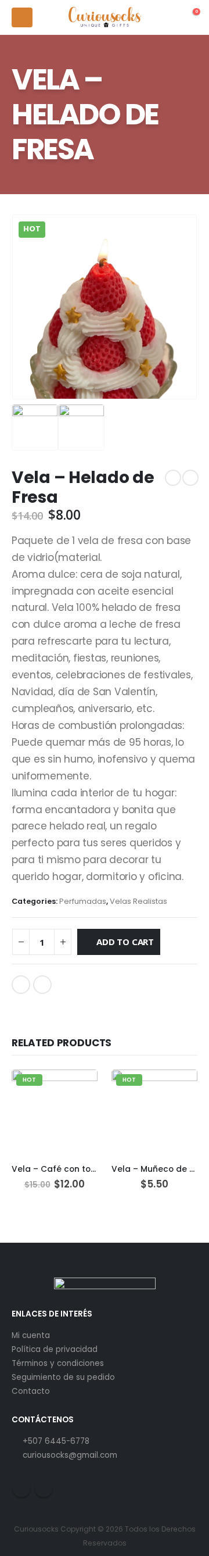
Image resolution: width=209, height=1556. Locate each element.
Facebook (21, 984)
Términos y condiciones (58, 1363)
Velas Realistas (138, 901)
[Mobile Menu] (22, 17)
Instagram (43, 1488)
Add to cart (125, 941)
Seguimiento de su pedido (63, 1377)
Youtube (21, 1488)
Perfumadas (82, 901)
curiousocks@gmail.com (70, 1455)
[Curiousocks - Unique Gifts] (105, 17)
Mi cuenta (31, 1335)
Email (42, 984)
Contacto (31, 1391)
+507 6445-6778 (56, 1441)
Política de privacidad (55, 1349)
